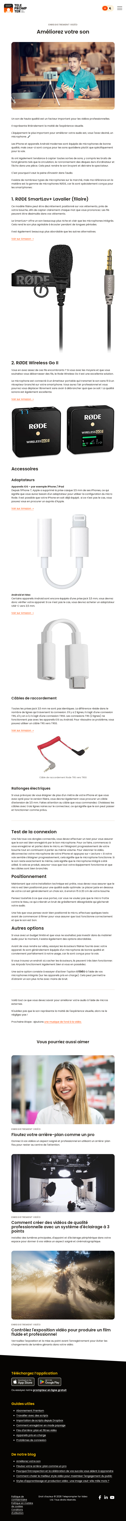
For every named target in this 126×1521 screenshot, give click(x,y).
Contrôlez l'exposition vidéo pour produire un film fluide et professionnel (61, 1332)
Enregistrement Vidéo (63, 24)
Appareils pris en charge (31, 1435)
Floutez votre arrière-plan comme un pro (52, 1134)
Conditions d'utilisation (17, 1511)
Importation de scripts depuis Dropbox (39, 1420)
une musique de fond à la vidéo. (63, 1022)
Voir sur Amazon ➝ (22, 239)
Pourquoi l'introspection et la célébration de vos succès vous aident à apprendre (64, 1471)
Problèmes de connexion (31, 1440)
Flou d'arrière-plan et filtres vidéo (36, 1430)
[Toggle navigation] (119, 8)
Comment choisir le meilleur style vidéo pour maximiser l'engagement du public (64, 1476)
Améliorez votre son (28, 1461)
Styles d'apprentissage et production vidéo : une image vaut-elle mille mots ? (62, 1481)
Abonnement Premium (30, 1410)
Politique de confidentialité (19, 1498)
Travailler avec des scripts (32, 1415)
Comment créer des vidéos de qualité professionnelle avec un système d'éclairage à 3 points (60, 1227)
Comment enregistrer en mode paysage (40, 1425)
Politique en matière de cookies (22, 1505)
